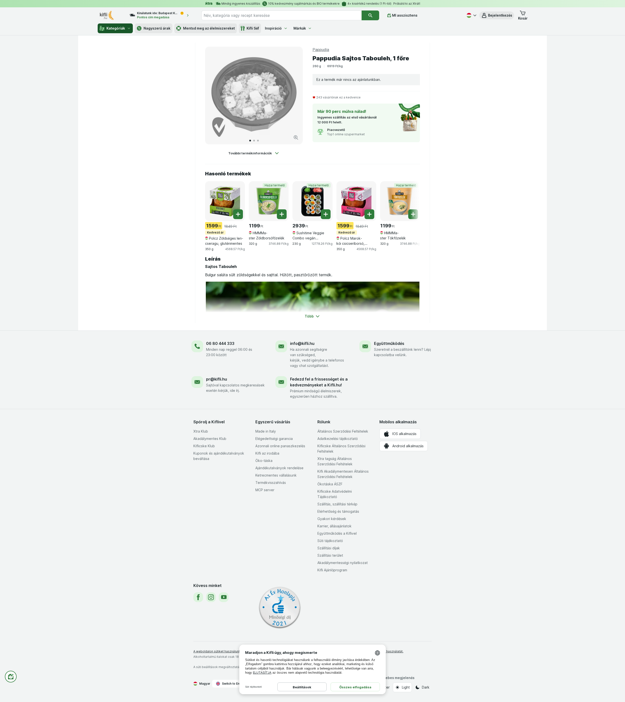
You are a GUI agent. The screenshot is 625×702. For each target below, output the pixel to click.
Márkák (299, 28)
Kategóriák (115, 28)
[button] (496, 15)
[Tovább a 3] (258, 140)
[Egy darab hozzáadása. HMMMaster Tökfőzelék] (413, 214)
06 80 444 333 (220, 343)
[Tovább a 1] (250, 140)
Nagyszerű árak (157, 28)
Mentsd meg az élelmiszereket (209, 28)
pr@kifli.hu (216, 379)
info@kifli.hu (302, 343)
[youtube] (224, 597)
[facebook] (198, 597)
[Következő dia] (294, 95)
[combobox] (281, 15)
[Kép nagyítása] (296, 137)
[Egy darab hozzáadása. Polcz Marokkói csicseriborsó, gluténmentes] (369, 214)
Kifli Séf (253, 28)
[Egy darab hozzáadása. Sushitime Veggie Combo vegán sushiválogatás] (326, 214)
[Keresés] (370, 15)
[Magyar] (471, 15)
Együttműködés (389, 343)
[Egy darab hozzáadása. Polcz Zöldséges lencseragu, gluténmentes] (238, 214)
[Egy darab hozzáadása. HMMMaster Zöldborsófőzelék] (282, 214)
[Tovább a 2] (254, 140)
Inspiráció (273, 28)
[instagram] (211, 597)
